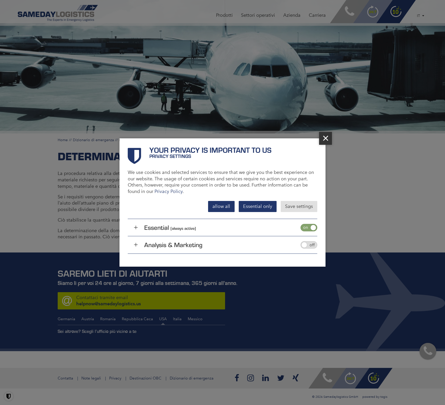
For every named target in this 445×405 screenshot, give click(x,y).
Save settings (299, 206)
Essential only (257, 206)
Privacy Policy (169, 191)
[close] (325, 138)
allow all (221, 206)
